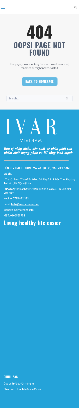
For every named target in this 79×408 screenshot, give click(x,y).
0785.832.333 (21, 198)
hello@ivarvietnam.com (25, 204)
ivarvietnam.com (24, 209)
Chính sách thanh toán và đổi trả (22, 389)
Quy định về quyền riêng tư (19, 383)
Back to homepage (39, 81)
